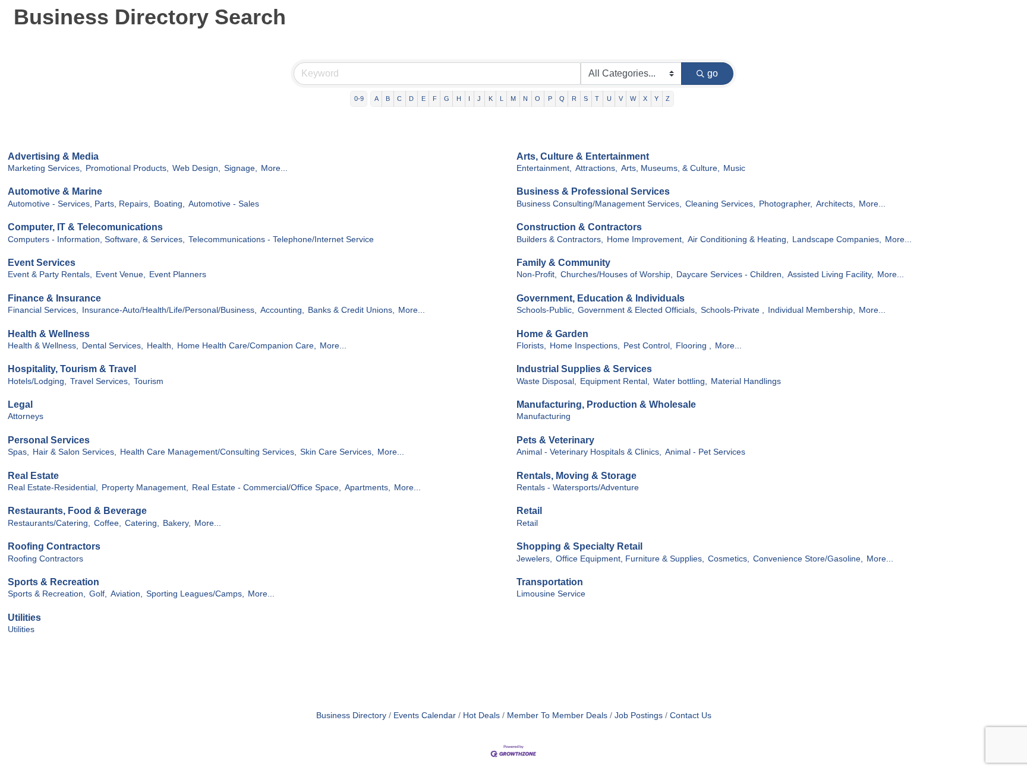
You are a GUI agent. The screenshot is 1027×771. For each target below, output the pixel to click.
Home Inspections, (585, 345)
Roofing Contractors (54, 546)
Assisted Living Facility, (830, 274)
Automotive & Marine (55, 191)
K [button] (491, 98)
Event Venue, (121, 274)
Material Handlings (746, 381)
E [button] (423, 98)
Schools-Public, (545, 310)
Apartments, (367, 487)
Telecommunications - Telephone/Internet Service (281, 239)
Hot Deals (481, 715)
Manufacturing (543, 416)
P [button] (550, 98)
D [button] (411, 98)
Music (734, 168)
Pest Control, (647, 345)
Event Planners (177, 274)
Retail (529, 511)
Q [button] (562, 98)
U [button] (609, 98)
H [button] (458, 98)
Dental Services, (112, 345)
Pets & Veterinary (555, 440)
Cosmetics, (728, 558)
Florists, (531, 345)
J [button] (479, 98)
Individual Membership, (811, 310)
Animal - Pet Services (705, 452)
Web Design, (196, 168)
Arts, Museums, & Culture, (670, 168)
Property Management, (145, 487)
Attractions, (596, 168)
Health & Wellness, (43, 345)
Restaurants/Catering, (49, 523)
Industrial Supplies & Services (584, 369)
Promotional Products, (127, 168)
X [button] (645, 98)
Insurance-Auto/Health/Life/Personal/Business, (169, 310)
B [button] (388, 98)
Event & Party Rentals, (50, 274)
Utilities (24, 618)
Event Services (41, 263)
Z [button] (668, 98)
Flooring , (693, 345)
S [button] (586, 98)
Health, (160, 345)
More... (274, 168)
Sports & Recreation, (47, 593)
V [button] (621, 98)
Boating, (169, 203)
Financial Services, (43, 310)
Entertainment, (544, 168)
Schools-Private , (732, 310)
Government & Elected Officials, (637, 310)
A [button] (376, 98)
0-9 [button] (359, 98)
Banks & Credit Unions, (351, 310)
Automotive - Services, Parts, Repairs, (79, 203)
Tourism (148, 381)
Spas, (18, 452)
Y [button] (656, 98)
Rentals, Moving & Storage (576, 476)
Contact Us (690, 715)
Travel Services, (100, 381)
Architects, (835, 203)
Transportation (549, 582)
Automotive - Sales (223, 203)
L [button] (501, 98)
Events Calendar (424, 715)
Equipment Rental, (615, 381)
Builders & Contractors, (559, 239)
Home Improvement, (645, 239)
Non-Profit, (536, 274)
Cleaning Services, (720, 203)
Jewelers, (534, 558)
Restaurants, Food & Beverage (77, 511)
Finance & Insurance (54, 298)
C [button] (399, 98)
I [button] (469, 98)
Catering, (142, 523)
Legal (20, 404)
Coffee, (107, 523)
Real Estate (33, 476)
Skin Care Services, (337, 452)
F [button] (435, 98)
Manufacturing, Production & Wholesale (606, 404)
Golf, (98, 593)
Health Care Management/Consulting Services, (208, 452)
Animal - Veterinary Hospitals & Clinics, (588, 452)
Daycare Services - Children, (730, 274)
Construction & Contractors (579, 227)
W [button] (633, 98)
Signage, (240, 168)
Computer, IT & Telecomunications (85, 227)
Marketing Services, (45, 168)
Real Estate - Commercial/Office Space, (266, 487)
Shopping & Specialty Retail (579, 546)
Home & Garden (552, 334)
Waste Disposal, (546, 381)
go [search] (712, 73)
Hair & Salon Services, (74, 452)
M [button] (513, 98)
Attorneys (25, 416)
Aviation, (127, 593)
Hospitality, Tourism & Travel (72, 369)
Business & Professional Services (593, 191)
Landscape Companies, (836, 239)
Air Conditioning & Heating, (738, 239)
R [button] (574, 98)
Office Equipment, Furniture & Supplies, (630, 558)
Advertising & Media (53, 156)
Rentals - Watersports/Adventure (577, 487)
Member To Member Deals (557, 715)
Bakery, (177, 523)
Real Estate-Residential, (53, 487)
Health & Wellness (49, 334)
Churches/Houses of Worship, (616, 274)
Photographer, (785, 203)
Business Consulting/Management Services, (599, 203)
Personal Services (49, 440)
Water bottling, (680, 381)
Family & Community (563, 263)
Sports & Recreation (53, 582)
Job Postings (639, 715)
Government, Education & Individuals (600, 298)
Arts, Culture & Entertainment (582, 156)
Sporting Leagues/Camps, (195, 593)
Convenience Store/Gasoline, (808, 558)
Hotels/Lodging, (37, 381)
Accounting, (282, 310)
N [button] (525, 98)
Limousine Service (550, 593)
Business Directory (351, 715)
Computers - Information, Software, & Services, (96, 239)
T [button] (597, 98)
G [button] (446, 98)
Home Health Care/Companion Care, (246, 345)
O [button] (537, 98)
